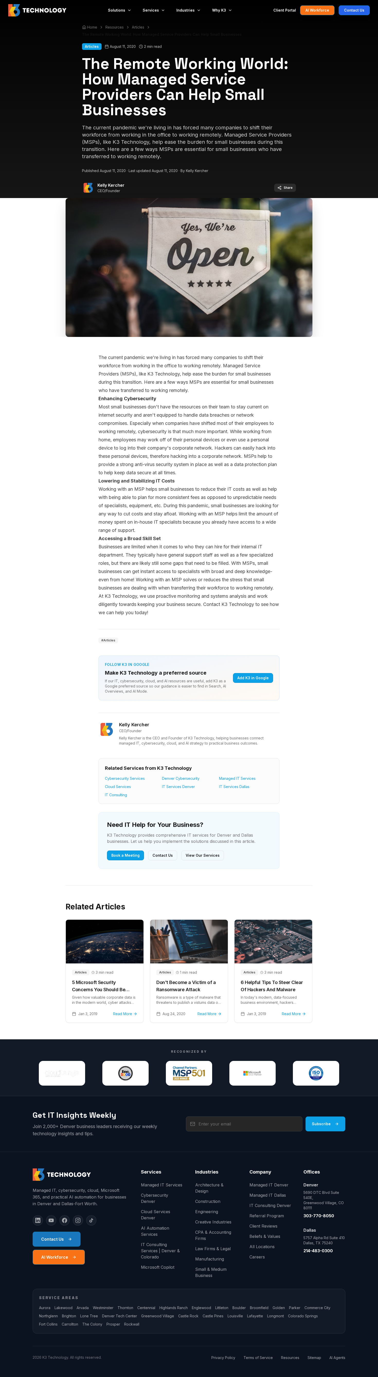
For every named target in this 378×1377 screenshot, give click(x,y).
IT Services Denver (178, 786)
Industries (185, 10)
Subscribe (321, 1124)
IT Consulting (116, 795)
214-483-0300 (318, 1250)
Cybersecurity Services (125, 778)
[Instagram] (78, 1220)
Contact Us (354, 10)
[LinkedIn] (38, 1220)
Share (288, 188)
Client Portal (284, 10)
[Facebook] (64, 1220)
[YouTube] (51, 1220)
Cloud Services (118, 786)
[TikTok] (91, 1220)
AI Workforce (317, 10)
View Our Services (203, 855)
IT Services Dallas (234, 786)
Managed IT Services (237, 778)
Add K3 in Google (253, 678)
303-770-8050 (318, 1215)
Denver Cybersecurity (181, 778)
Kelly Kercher (110, 185)
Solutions (116, 10)
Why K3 (219, 10)
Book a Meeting (125, 855)
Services (151, 10)
